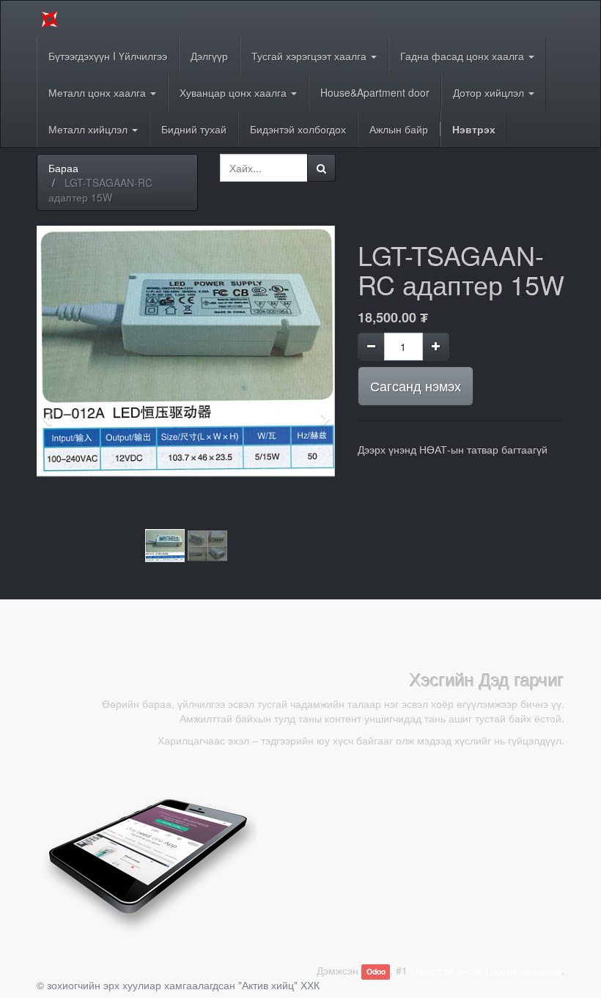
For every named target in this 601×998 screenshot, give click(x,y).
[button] (51, 412)
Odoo (376, 971)
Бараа (63, 167)
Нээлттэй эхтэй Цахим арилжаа (485, 970)
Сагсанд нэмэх (415, 385)
